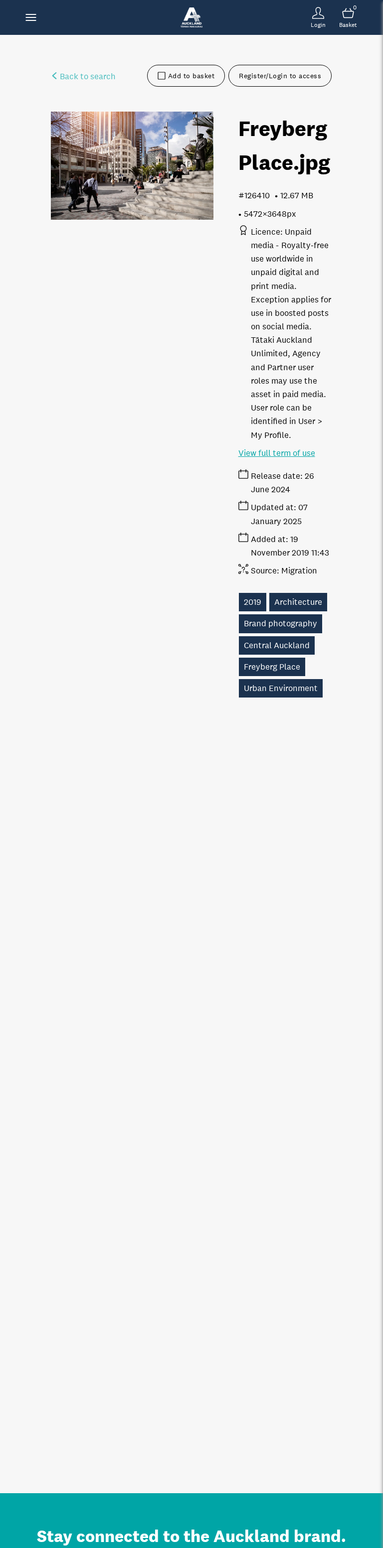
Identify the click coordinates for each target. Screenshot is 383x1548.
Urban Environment (281, 688)
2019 (252, 602)
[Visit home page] (191, 17)
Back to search (87, 76)
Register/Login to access (280, 75)
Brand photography (280, 623)
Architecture (298, 602)
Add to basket (191, 75)
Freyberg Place (272, 667)
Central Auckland (277, 645)
